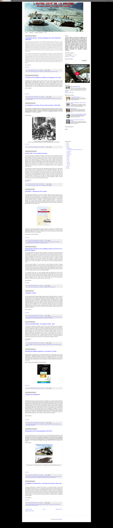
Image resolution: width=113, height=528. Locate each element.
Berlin (31, 185)
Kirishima (30, 477)
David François (34, 71)
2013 (67, 168)
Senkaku (48, 477)
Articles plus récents (28, 509)
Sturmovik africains (74, 108)
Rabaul (60, 98)
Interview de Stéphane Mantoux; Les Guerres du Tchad (40, 351)
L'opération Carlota (30, 293)
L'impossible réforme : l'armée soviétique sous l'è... (75, 149)
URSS (56, 71)
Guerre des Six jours (57, 241)
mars (68, 162)
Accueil (26, 32)
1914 (29, 344)
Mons (52, 344)
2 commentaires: (41, 315)
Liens (45, 32)
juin (67, 158)
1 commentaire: (41, 285)
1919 (29, 185)
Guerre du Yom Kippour (29, 242)
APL (31, 476)
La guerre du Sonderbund (32, 394)
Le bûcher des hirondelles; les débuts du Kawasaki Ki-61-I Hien (43, 77)
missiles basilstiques (43, 477)
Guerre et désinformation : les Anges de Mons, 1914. (40, 324)
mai (67, 159)
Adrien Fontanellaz (30, 98)
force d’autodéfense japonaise (41, 476)
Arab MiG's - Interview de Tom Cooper (36, 191)
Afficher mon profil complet (69, 92)
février (68, 163)
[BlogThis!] (46, 70)
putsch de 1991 (53, 71)
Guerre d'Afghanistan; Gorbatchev (42, 71)
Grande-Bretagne (48, 344)
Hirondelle (53, 98)
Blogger (60, 519)
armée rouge (30, 71)
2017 (67, 144)
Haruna (49, 476)
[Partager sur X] (47, 70)
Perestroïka (48, 71)
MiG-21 (39, 242)
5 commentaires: (41, 240)
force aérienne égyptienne (35, 241)
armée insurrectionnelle (38, 504)
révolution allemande (49, 185)
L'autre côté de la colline (76, 86)
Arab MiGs (29, 241)
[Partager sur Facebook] (48, 70)
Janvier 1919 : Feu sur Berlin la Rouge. (36, 153)
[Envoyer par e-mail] (44, 70)
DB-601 (43, 98)
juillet (68, 156)
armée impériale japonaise (37, 98)
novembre (68, 151)
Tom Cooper (45, 242)
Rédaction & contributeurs (39, 32)
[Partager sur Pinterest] (49, 70)
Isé (53, 476)
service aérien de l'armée (29, 99)
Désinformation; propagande (41, 344)
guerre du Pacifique (47, 98)
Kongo (33, 477)
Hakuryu (46, 476)
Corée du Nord (34, 476)
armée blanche (32, 504)
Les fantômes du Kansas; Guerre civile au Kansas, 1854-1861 (42, 105)
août (68, 155)
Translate (72, 56)
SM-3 (50, 477)
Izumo (55, 476)
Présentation (31, 32)
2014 (67, 166)
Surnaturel (27, 345)
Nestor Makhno (33, 505)
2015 (67, 147)
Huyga (52, 476)
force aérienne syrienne (42, 241)
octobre (68, 152)
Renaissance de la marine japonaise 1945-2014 (38, 431)
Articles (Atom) (31, 510)
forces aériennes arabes (49, 241)
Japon (56, 98)
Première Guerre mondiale (57, 344)
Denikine (59, 504)
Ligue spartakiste (43, 185)
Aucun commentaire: (42, 96)
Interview (34, 242)
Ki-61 (57, 98)
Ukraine (37, 505)
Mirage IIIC (42, 242)
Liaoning (35, 477)
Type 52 (54, 477)
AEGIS (29, 476)
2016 (67, 145)
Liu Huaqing (38, 477)
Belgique (31, 344)
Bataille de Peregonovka (49, 504)
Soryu (52, 477)
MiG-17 (36, 242)
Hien (50, 98)
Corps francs (34, 185)
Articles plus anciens (59, 509)
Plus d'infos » (27, 67)
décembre (68, 148)
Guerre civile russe (28, 505)
